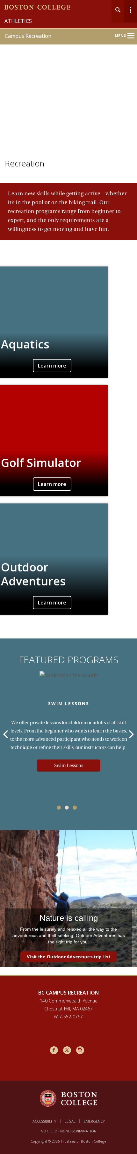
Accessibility (44, 1121)
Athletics (18, 20)
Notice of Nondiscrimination (69, 1131)
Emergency (94, 1121)
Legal (70, 1121)
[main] (68, 585)
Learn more (52, 365)
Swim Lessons (68, 765)
